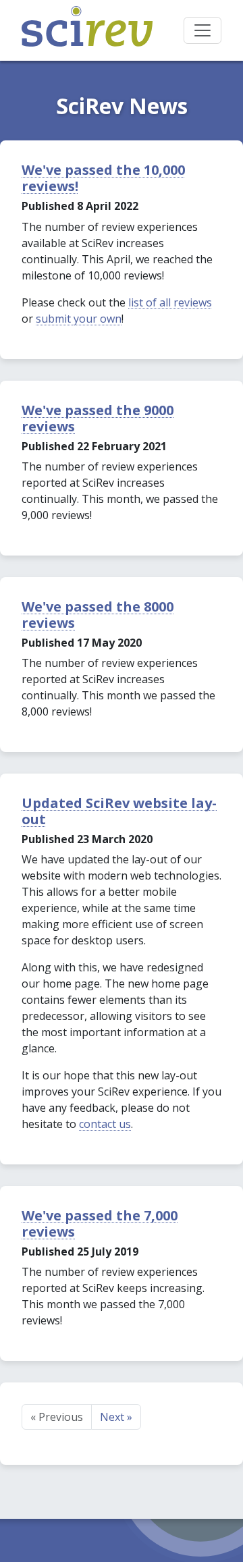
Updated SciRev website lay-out (119, 811)
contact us (105, 1123)
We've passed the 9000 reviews (97, 418)
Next (116, 1416)
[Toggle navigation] (202, 30)
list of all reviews (170, 302)
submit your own (79, 318)
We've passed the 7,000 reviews (100, 1223)
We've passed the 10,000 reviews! (103, 178)
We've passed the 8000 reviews (97, 614)
